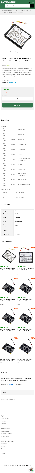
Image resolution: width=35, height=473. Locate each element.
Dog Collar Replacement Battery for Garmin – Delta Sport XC (8, 269)
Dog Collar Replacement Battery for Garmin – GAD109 (25, 300)
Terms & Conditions (6, 433)
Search (32, 6)
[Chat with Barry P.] (31, 469)
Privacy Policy (5, 436)
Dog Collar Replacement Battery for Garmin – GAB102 (8, 300)
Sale (2, 449)
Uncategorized (13, 10)
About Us (3, 421)
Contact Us (4, 423)
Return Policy (5, 431)
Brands (3, 446)
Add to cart (17, 105)
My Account (4, 416)
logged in (10, 384)
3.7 (16, 230)
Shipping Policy (5, 428)
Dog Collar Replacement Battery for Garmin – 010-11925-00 (8, 330)
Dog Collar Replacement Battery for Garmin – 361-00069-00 (25, 359)
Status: (4, 65)
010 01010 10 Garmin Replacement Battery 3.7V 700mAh (26, 269)
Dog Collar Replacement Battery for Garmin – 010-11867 (25, 330)
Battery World (5, 10)
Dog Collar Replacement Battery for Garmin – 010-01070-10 (8, 359)
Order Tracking (5, 418)
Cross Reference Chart (7, 441)
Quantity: (4, 95)
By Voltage (4, 443)
